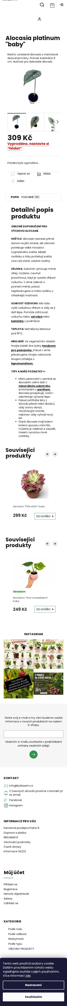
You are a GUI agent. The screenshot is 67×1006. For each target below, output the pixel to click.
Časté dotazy (12, 847)
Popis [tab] (15, 197)
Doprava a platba (15, 833)
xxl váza (36, 316)
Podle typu (15, 944)
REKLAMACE (11, 837)
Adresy (8, 898)
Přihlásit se (35, 755)
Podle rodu (15, 929)
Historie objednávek (16, 894)
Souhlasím (33, 997)
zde (28, 976)
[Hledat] (42, 4)
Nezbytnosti (16, 939)
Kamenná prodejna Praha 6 (21, 828)
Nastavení (33, 985)
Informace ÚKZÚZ (15, 851)
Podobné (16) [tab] (30, 197)
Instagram (16, 805)
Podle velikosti (17, 934)
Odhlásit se (11, 903)
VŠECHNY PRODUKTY (21, 949)
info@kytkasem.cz (21, 786)
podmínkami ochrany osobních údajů (40, 743)
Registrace (10, 889)
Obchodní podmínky (17, 842)
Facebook (15, 800)
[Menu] (61, 4)
